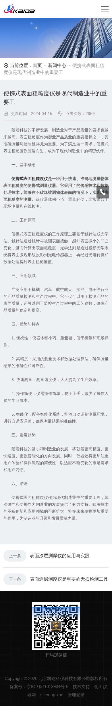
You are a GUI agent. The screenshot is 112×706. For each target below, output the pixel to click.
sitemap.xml (51, 694)
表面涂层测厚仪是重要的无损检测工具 (69, 579)
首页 (37, 65)
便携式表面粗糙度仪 (29, 178)
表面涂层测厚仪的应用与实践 (60, 555)
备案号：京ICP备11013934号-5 (38, 686)
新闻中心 (57, 65)
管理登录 (76, 694)
